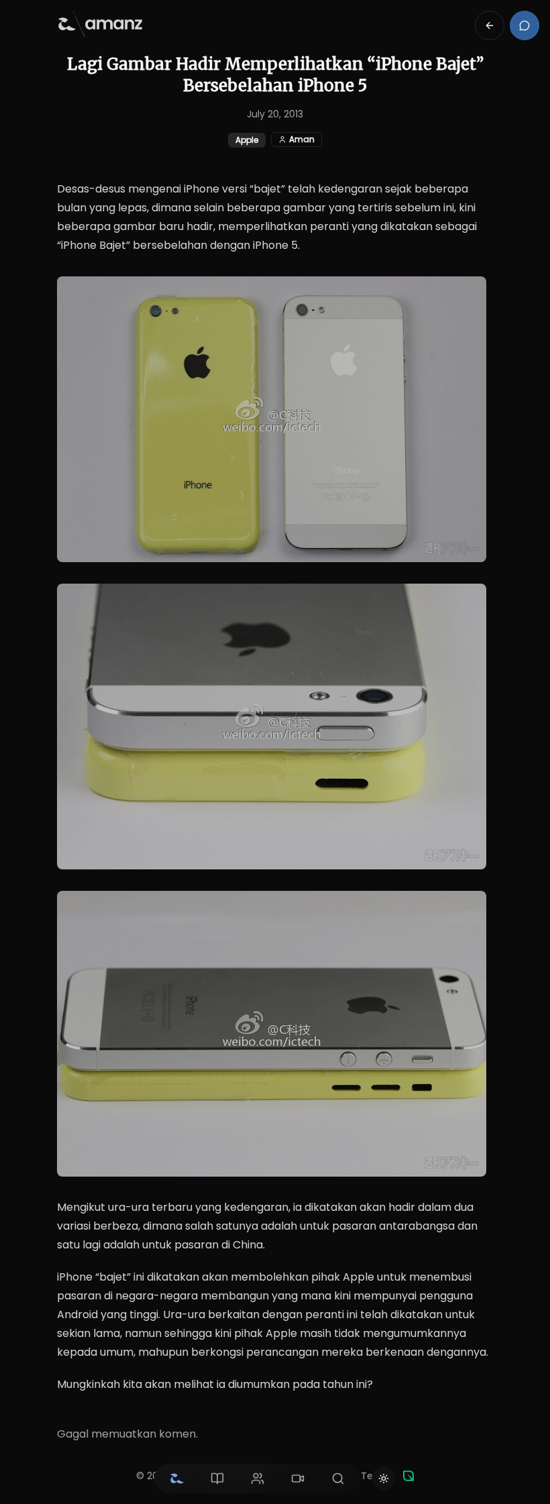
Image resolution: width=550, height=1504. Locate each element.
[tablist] (257, 1478)
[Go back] (489, 25)
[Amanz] (408, 1475)
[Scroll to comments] (524, 25)
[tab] (177, 1478)
